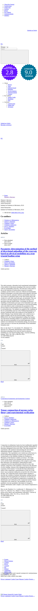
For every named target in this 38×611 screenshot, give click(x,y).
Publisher (10, 89)
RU (2, 44)
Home (6, 195)
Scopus (6, 559)
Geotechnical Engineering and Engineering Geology (15, 398)
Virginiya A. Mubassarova (11, 220)
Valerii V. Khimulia (9, 221)
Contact (10, 94)
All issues (10, 107)
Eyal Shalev (7, 228)
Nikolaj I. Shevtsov (9, 424)
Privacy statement (6, 579)
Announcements (8, 14)
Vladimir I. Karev (9, 223)
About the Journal (9, 4)
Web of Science (8, 561)
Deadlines (10, 99)
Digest (6, 11)
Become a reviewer (6, 125)
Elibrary (6, 569)
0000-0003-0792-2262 (17, 212)
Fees (9, 100)
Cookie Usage (15, 579)
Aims (9, 86)
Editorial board (12, 88)
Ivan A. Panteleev (9, 226)
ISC (5, 567)
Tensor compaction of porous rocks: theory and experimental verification (17, 411)
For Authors (7, 12)
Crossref (6, 565)
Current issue (8, 6)
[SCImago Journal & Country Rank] (11, 594)
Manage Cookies (24, 579)
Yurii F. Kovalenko (9, 229)
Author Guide (12, 97)
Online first (7, 7)
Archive (6, 9)
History (10, 84)
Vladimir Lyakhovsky (10, 225)
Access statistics (12, 91)
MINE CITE (7, 572)
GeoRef (6, 562)
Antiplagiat (7, 570)
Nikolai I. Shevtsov (9, 197)
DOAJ (6, 564)
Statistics (6, 15)
